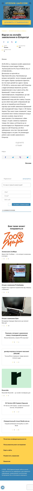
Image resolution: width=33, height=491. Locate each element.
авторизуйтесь (26, 178)
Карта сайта (8, 450)
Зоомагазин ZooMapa (9, 251)
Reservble (5, 390)
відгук (4, 151)
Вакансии (7, 461)
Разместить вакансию (11, 456)
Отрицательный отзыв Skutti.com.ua (16, 421)
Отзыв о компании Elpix (10, 318)
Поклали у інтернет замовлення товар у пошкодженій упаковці (16, 334)
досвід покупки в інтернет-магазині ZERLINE (16, 352)
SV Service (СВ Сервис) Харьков (16, 403)
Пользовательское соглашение (15, 444)
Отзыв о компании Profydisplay (13, 285)
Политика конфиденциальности (15, 439)
